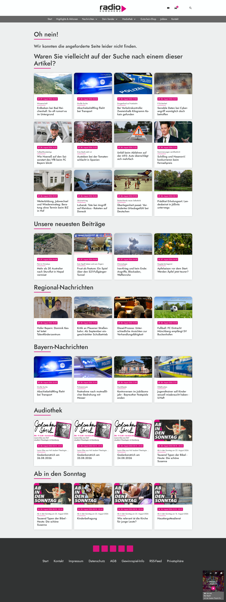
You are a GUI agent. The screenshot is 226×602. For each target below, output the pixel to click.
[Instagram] (47, 8)
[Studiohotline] (57, 8)
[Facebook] (41, 8)
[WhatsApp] (36, 8)
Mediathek (127, 19)
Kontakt (174, 19)
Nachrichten (88, 19)
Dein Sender (108, 19)
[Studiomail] (52, 8)
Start (50, 19)
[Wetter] (183, 8)
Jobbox (163, 19)
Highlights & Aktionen (67, 19)
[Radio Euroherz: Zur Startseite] (113, 8)
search (190, 8)
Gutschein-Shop (148, 19)
